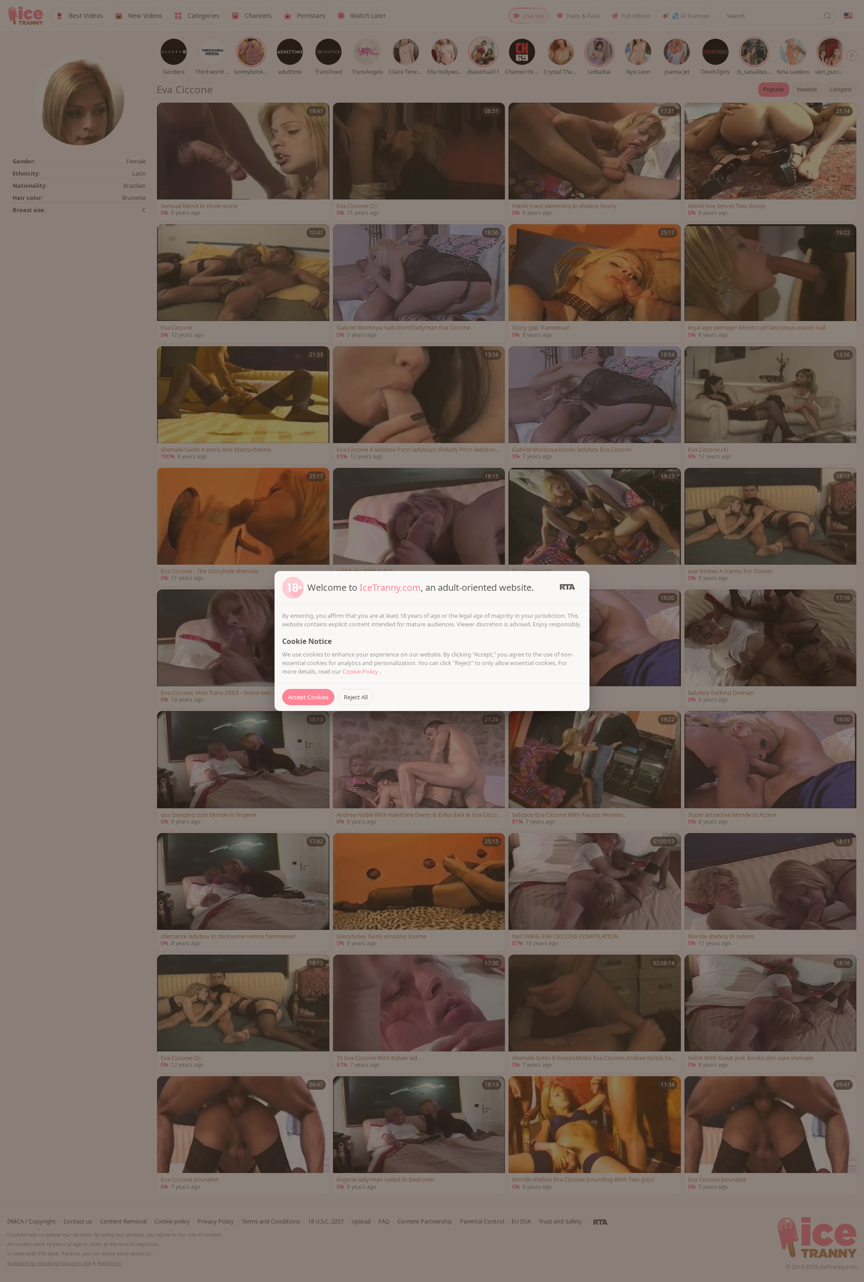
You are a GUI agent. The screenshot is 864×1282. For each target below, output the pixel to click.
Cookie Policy (360, 671)
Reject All (356, 697)
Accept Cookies (308, 697)
